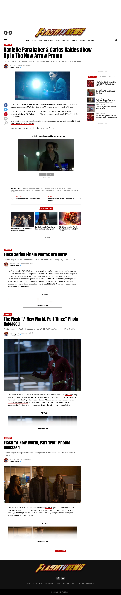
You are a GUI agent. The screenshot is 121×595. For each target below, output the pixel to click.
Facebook (82, 40)
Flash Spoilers (48, 40)
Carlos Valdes (56, 188)
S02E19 (59, 190)
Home (27, 40)
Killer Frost (40, 190)
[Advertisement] (60, 13)
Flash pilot (30, 190)
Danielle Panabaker (18, 190)
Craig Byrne (15, 67)
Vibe (13, 191)
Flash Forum (65, 40)
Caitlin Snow (45, 188)
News (40, 40)
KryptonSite (91, 40)
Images (57, 40)
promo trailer (50, 190)
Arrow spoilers (34, 188)
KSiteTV (34, 40)
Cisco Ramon (67, 188)
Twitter (74, 40)
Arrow (25, 188)
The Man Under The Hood (70, 190)
